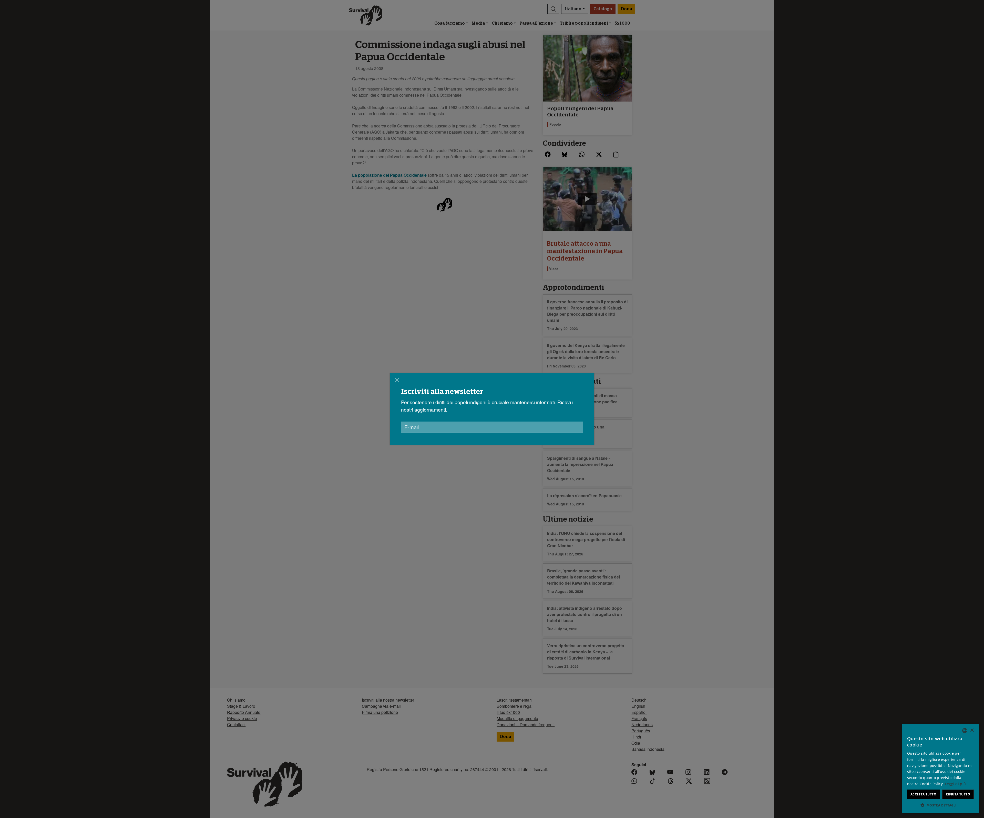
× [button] (972, 730)
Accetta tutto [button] (923, 794)
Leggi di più (955, 783)
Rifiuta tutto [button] (958, 794)
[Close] (397, 380)
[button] (940, 805)
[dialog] (492, 409)
